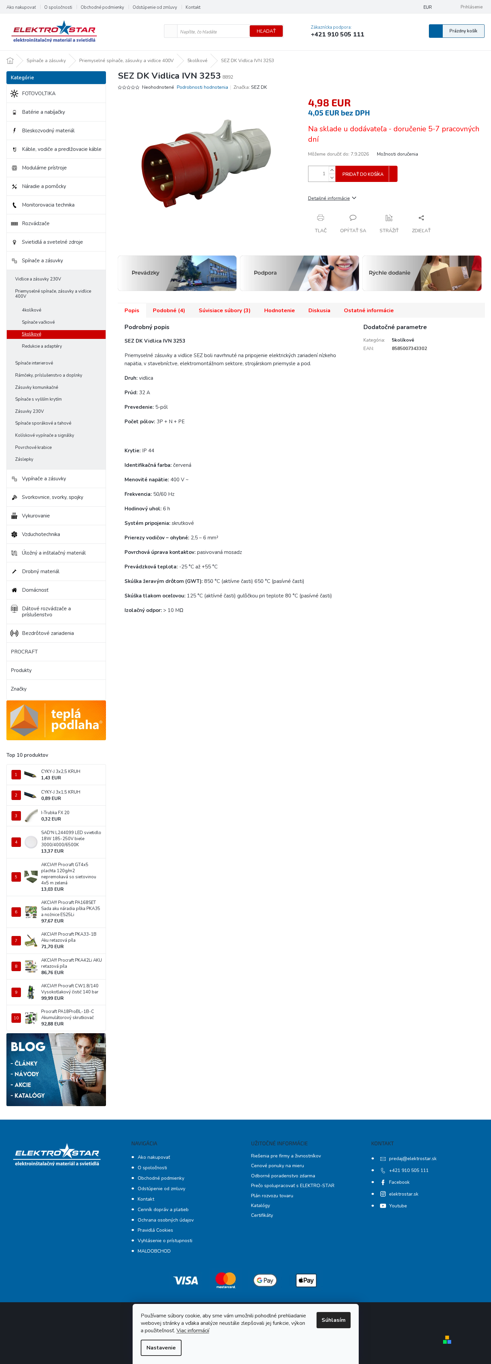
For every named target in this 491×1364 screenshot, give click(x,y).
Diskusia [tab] (319, 310)
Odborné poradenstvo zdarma (283, 1176)
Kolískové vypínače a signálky (44, 435)
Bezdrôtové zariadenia (48, 633)
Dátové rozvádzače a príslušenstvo (46, 611)
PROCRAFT (24, 651)
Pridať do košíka (363, 174)
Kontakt (193, 7)
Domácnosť (35, 590)
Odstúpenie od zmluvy (155, 7)
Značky (19, 689)
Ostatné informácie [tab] (369, 310)
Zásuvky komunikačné (36, 387)
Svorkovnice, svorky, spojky (52, 497)
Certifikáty (262, 1215)
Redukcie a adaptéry (42, 346)
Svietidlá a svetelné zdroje (52, 242)
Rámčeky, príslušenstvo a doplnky (48, 375)
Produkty (21, 670)
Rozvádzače (36, 223)
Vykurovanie (36, 515)
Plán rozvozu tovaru (272, 1196)
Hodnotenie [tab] (279, 310)
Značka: (250, 87)
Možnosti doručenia (397, 154)
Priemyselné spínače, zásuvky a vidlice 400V (53, 294)
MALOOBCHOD (154, 1251)
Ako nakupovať (21, 7)
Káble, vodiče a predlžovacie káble (62, 149)
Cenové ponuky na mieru (277, 1165)
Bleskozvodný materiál (48, 130)
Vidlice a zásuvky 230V (38, 279)
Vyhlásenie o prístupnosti (165, 1240)
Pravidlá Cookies (155, 1230)
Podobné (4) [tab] (169, 310)
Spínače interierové (34, 363)
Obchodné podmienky (102, 7)
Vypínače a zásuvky (44, 478)
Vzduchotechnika (41, 534)
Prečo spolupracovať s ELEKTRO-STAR (292, 1185)
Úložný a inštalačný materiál (54, 553)
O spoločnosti (58, 7)
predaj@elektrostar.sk (413, 1158)
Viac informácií (192, 1330)
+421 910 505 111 (409, 1170)
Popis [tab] (132, 310)
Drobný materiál (40, 571)
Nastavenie (161, 1348)
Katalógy (260, 1205)
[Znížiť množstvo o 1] (332, 178)
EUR (427, 7)
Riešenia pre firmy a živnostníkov (286, 1156)
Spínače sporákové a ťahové (43, 423)
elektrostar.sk (403, 1194)
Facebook (399, 1182)
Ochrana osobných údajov (166, 1220)
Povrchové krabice (33, 448)
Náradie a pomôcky (44, 186)
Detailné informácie (329, 198)
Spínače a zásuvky (42, 260)
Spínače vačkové (38, 322)
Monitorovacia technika (48, 205)
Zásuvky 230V (29, 411)
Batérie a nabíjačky (43, 112)
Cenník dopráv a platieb (163, 1209)
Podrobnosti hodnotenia (202, 87)
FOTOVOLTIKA (39, 93)
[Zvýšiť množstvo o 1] (332, 170)
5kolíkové (31, 334)
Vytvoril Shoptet (473, 1339)
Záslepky (24, 459)
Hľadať (266, 31)
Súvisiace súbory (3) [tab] (225, 310)
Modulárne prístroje (44, 167)
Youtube (398, 1206)
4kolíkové (31, 310)
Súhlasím (334, 1320)
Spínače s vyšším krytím (38, 399)
